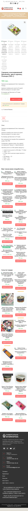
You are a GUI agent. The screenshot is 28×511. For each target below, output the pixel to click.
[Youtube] (10, 448)
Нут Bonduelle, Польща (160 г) (21, 233)
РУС (23, 1)
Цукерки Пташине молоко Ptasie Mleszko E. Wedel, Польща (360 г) (21, 197)
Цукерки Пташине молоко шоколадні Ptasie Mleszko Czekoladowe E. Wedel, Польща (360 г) (7, 199)
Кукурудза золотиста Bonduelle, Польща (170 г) (7, 177)
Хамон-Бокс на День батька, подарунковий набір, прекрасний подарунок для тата (7, 309)
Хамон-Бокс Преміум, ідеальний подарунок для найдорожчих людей (7, 336)
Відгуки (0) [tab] (5, 121)
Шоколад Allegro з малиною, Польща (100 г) (21, 415)
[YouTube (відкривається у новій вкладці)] (15, 3)
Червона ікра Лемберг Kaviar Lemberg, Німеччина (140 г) (21, 309)
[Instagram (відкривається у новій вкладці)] (13, 3)
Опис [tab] (3, 118)
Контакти (6, 480)
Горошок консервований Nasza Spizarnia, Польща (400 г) (21, 218)
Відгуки (5, 478)
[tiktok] (14, 448)
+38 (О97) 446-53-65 (11, 1)
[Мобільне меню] (22, 8)
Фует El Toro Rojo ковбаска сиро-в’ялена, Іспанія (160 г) (7, 235)
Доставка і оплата (8, 483)
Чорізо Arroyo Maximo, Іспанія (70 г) (21, 352)
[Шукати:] (25, 8)
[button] (25, 22)
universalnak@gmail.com (13, 467)
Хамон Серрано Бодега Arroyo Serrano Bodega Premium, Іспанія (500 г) (21, 179)
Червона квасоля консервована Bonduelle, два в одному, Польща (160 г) (21, 254)
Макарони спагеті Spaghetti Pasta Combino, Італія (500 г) (7, 363)
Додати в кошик (16, 99)
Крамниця (6, 473)
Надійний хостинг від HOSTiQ (14, 506)
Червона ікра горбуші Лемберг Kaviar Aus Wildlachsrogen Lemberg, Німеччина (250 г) (20, 389)
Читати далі (7, 222)
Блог (4, 476)
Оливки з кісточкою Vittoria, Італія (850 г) (7, 414)
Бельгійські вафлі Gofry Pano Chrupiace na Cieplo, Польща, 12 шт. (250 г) (7, 280)
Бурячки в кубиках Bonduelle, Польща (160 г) (7, 216)
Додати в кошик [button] (7, 183)
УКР (20, 1)
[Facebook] (4, 448)
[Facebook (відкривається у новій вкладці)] (11, 3)
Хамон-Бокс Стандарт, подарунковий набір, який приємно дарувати (21, 281)
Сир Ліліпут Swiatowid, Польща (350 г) (21, 326)
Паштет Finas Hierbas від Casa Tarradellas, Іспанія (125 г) (7, 388)
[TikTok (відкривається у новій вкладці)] (17, 3)
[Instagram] (7, 448)
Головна (5, 471)
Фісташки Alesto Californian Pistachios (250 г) (7, 251)
